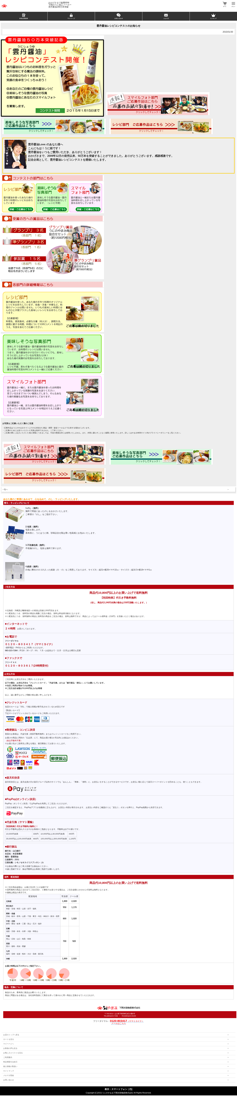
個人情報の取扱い (10, 1066)
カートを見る (8, 1039)
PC (131, 1089)
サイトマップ (8, 1071)
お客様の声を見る (10, 1048)
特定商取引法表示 (10, 1062)
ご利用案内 (7, 1057)
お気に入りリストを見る (13, 1053)
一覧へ (5, 489)
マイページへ (8, 1044)
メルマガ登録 (8, 1075)
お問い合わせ (8, 1080)
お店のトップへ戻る (11, 1035)
